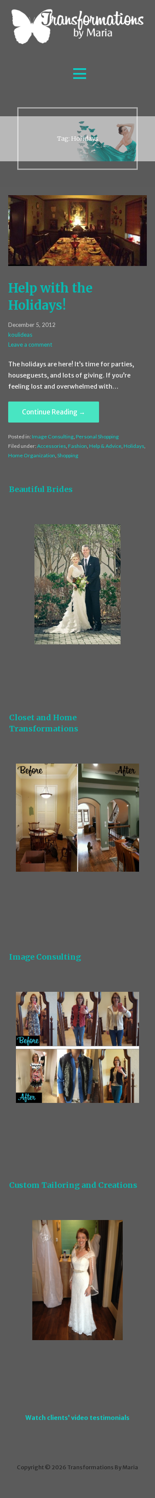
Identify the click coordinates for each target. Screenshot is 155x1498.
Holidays (134, 446)
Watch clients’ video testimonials (77, 1418)
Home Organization (31, 455)
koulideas (20, 334)
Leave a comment (30, 344)
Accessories (51, 446)
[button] (79, 73)
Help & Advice (105, 446)
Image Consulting (53, 436)
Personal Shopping (97, 436)
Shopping (67, 455)
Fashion (77, 446)
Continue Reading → (53, 412)
